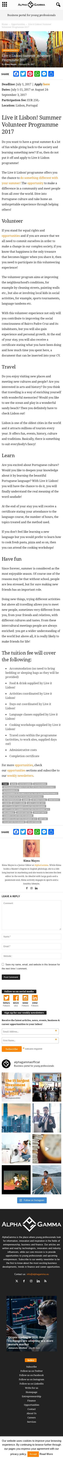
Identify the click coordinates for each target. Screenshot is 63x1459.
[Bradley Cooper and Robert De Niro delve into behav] (46, 1148)
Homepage (31, 1392)
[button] (57, 5)
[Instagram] (31, 888)
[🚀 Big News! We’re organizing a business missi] (16, 1118)
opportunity (35, 183)
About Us (31, 1413)
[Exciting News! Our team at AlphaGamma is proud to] (46, 1087)
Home (5, 24)
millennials (9, 812)
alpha (13, 784)
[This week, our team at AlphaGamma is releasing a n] (46, 1179)
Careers (31, 1417)
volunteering (33, 822)
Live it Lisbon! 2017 (36, 803)
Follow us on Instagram (31, 1379)
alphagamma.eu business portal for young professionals (30, 793)
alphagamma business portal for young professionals (29, 787)
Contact (31, 1409)
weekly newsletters (20, 776)
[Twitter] (17, 1281)
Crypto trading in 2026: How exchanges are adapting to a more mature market (30, 1340)
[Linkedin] (36, 888)
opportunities (11, 236)
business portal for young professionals (23, 796)
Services (31, 1421)
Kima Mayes (10, 64)
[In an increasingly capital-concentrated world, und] (16, 1087)
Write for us (31, 1387)
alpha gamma (25, 784)
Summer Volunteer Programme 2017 (20, 819)
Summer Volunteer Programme (18, 816)
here (46, 84)
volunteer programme (14, 822)
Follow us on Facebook (31, 1375)
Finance (31, 1400)
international (39, 800)
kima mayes (54, 800)
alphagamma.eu (11, 790)
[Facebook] (27, 888)
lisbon (7, 803)
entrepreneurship (12, 800)
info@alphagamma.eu (38, 1274)
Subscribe (31, 1366)
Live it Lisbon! (19, 803)
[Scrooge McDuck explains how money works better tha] (16, 1179)
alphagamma (40, 784)
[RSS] (46, 1281)
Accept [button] (33, 1454)
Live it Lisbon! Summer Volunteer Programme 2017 (26, 809)
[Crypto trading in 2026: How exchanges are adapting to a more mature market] (31, 1325)
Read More (46, 1453)
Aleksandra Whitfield (17, 1348)
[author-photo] (31, 848)
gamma (26, 800)
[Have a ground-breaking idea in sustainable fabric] (16, 1148)
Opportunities (18, 24)
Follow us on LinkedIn (32, 1383)
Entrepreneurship (31, 1396)
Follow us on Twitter (31, 1370)
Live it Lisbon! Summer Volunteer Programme (24, 806)
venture (43, 819)
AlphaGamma (41, 865)
